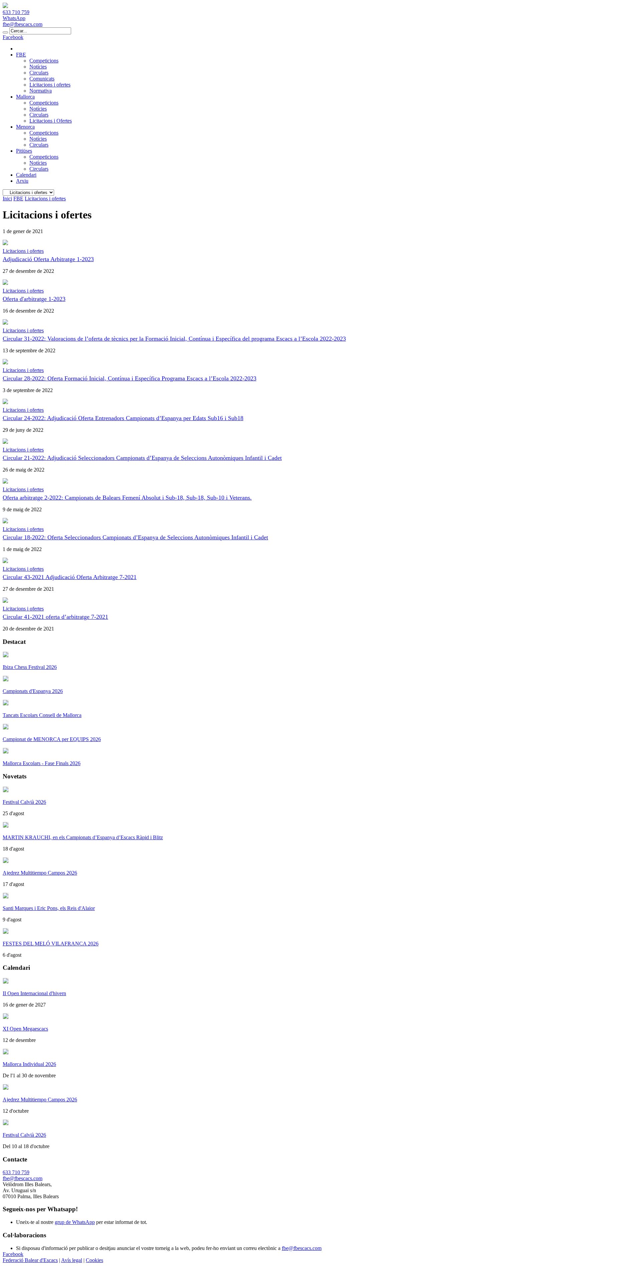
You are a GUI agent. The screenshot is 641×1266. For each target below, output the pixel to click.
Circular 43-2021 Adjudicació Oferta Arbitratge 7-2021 (70, 577)
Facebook (13, 37)
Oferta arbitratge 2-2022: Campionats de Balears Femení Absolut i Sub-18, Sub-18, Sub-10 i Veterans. (127, 497)
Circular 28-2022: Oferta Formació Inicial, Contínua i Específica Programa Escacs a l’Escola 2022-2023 (129, 378)
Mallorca (25, 97)
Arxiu (22, 181)
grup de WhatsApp (75, 1222)
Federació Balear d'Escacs (30, 1260)
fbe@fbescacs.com (22, 24)
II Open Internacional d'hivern (34, 993)
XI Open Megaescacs (25, 1029)
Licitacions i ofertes (23, 251)
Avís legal (71, 1260)
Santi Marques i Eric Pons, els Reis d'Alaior (49, 908)
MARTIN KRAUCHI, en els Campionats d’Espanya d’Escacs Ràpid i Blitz (83, 837)
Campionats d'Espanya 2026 (33, 691)
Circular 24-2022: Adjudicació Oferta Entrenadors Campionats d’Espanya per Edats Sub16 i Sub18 (123, 418)
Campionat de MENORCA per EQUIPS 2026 (52, 739)
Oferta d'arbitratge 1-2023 (34, 299)
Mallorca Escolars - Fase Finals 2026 (41, 763)
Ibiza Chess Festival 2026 (30, 667)
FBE (21, 54)
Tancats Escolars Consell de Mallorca (42, 715)
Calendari (26, 175)
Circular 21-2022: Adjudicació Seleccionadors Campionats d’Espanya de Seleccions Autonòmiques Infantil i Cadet (142, 458)
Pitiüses (24, 151)
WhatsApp (14, 18)
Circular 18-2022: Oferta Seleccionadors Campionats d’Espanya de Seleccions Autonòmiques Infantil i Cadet (135, 537)
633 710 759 (16, 12)
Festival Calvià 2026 (24, 802)
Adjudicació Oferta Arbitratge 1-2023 (48, 259)
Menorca (25, 127)
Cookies (94, 1260)
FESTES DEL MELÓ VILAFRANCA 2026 (50, 943)
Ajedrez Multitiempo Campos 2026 (40, 873)
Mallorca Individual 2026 (29, 1064)
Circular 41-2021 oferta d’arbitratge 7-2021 (55, 616)
